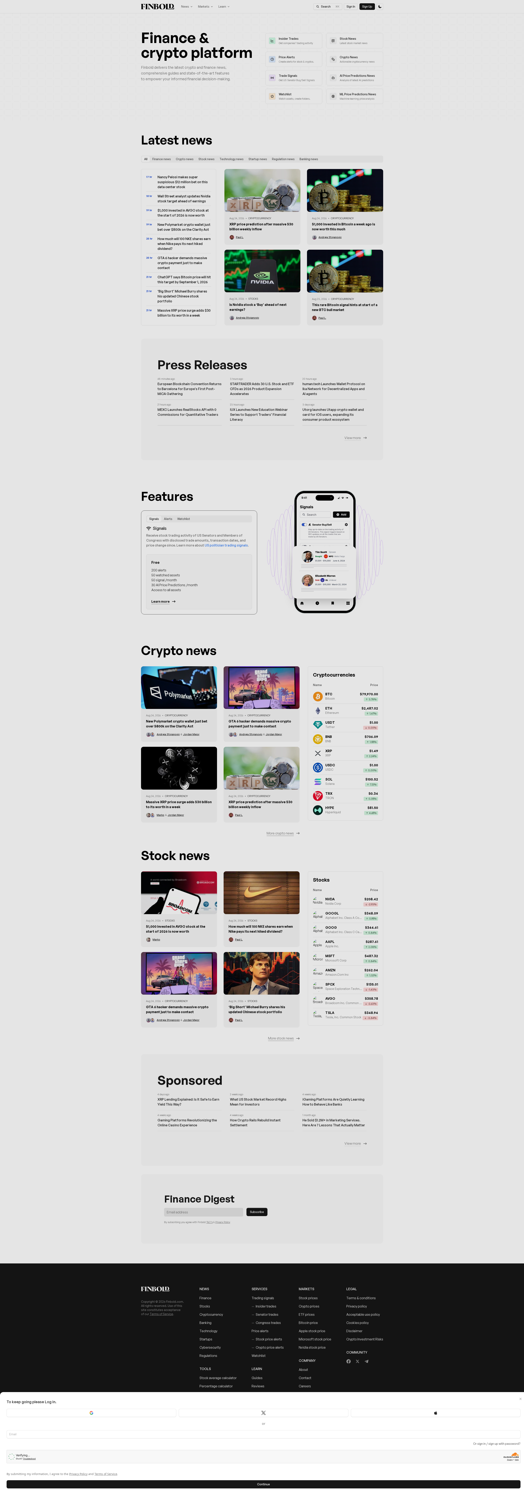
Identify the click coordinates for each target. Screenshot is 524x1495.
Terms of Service (106, 1474)
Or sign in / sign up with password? (496, 1443)
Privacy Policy (78, 1474)
